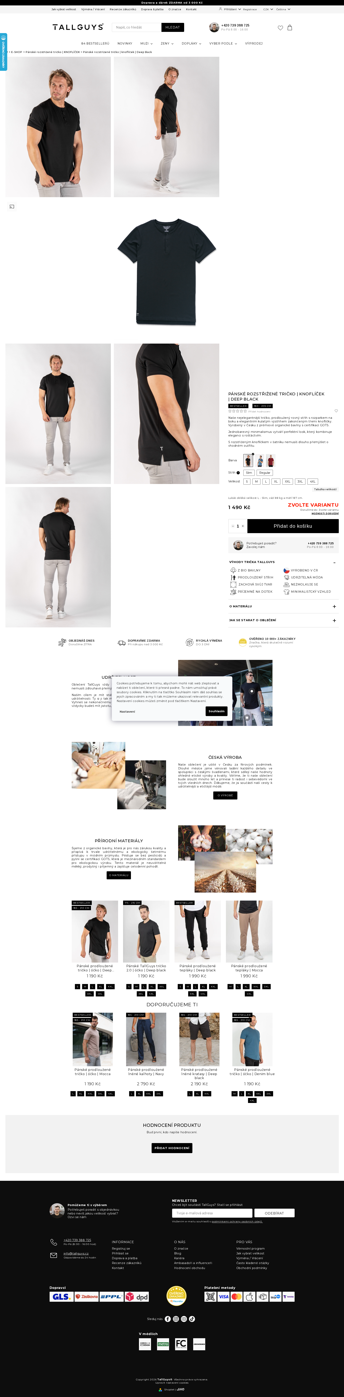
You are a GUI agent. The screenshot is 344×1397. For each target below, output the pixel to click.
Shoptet (169, 1389)
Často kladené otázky (252, 1263)
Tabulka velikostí (325, 489)
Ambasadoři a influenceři (193, 1263)
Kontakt (191, 9)
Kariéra (179, 1258)
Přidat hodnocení (259, 411)
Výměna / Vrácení (93, 9)
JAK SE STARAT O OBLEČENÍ (252, 620)
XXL (110, 986)
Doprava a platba (125, 1258)
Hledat (172, 27)
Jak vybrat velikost (64, 9)
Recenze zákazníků (123, 9)
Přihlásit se (120, 1253)
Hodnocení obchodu (189, 1268)
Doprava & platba (152, 9)
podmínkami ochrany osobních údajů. (237, 1221)
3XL (89, 993)
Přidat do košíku (293, 526)
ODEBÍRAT (274, 1213)
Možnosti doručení (325, 513)
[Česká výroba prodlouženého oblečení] (119, 775)
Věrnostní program (250, 1248)
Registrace (250, 9)
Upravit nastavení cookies (172, 1382)
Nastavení (127, 711)
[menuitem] (95, 44)
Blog (177, 1253)
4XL (100, 993)
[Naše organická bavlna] (225, 858)
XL (100, 986)
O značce (174, 9)
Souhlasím (217, 711)
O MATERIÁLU (240, 606)
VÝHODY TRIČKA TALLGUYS (252, 562)
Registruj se (121, 1248)
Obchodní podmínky (251, 1268)
